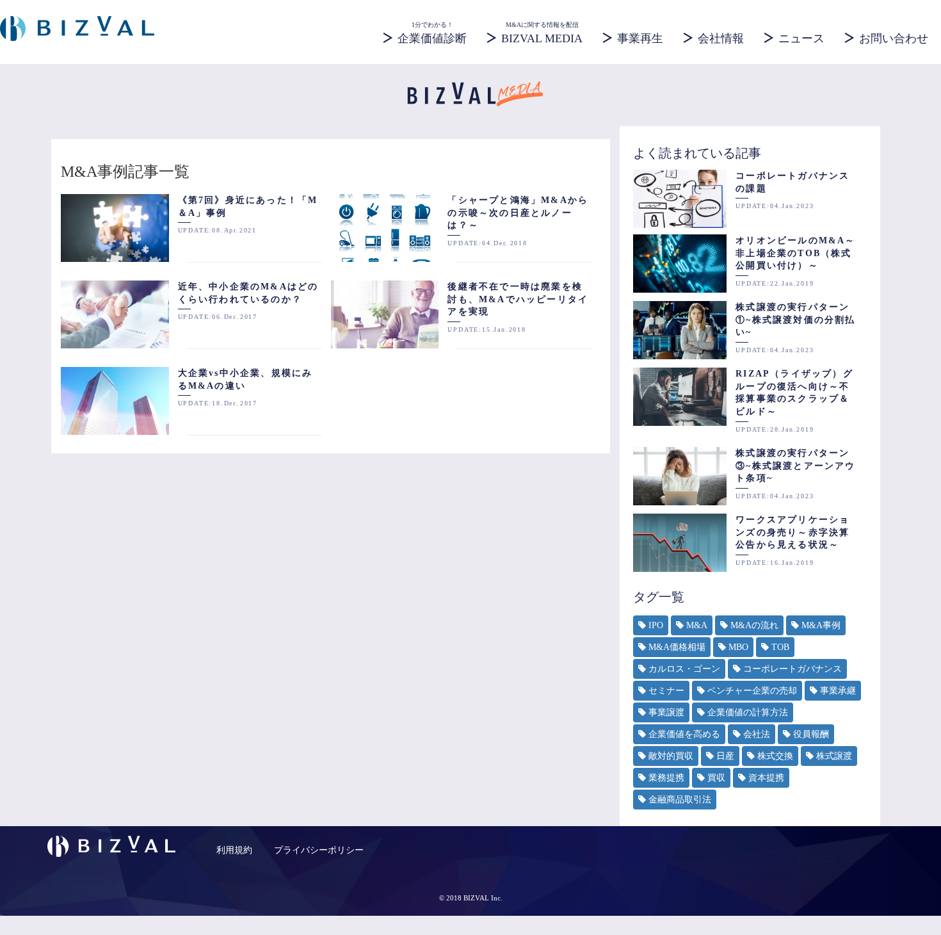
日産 (725, 756)
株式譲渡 (834, 756)
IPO (655, 625)
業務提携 (666, 778)
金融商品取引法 (679, 799)
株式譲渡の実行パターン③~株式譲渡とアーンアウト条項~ (795, 465)
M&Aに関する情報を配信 (542, 32)
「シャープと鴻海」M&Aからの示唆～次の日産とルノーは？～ (517, 212)
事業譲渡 (666, 712)
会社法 (756, 734)
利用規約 (234, 850)
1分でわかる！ (432, 32)
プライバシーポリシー (319, 850)
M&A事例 (820, 625)
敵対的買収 (670, 756)
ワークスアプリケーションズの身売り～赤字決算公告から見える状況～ (792, 532)
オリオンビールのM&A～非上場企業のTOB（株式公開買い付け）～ (795, 253)
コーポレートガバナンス (792, 669)
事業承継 (838, 690)
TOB (780, 647)
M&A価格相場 (676, 647)
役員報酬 (811, 734)
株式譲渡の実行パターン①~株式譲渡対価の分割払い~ (795, 319)
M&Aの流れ (754, 625)
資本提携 (766, 778)
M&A (696, 625)
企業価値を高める (684, 734)
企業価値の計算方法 (747, 712)
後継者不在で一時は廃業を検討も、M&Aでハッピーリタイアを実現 (517, 299)
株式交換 (775, 756)
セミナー (666, 690)
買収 (716, 778)
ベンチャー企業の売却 (752, 690)
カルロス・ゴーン (684, 669)
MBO (738, 647)
